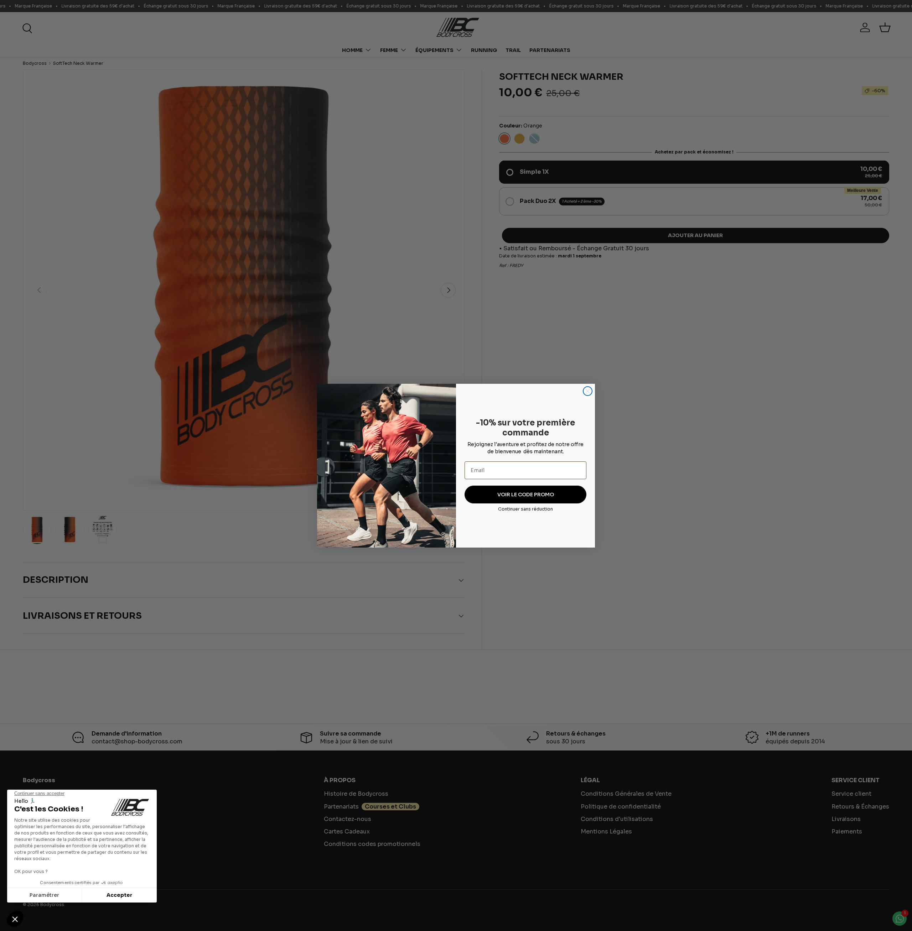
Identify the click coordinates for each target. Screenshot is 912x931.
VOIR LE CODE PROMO (525, 494)
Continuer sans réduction (525, 509)
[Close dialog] (587, 391)
